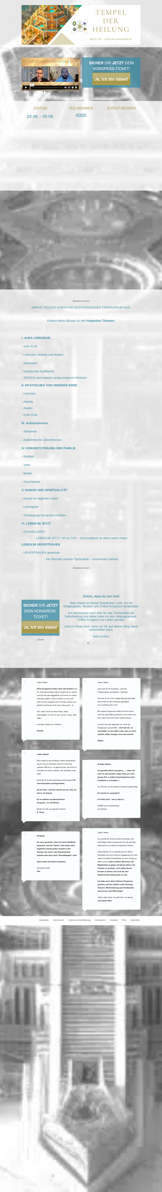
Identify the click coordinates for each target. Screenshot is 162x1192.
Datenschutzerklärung (79, 920)
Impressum (58, 920)
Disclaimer (100, 920)
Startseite (44, 920)
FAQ (124, 920)
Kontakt (114, 920)
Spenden (135, 920)
